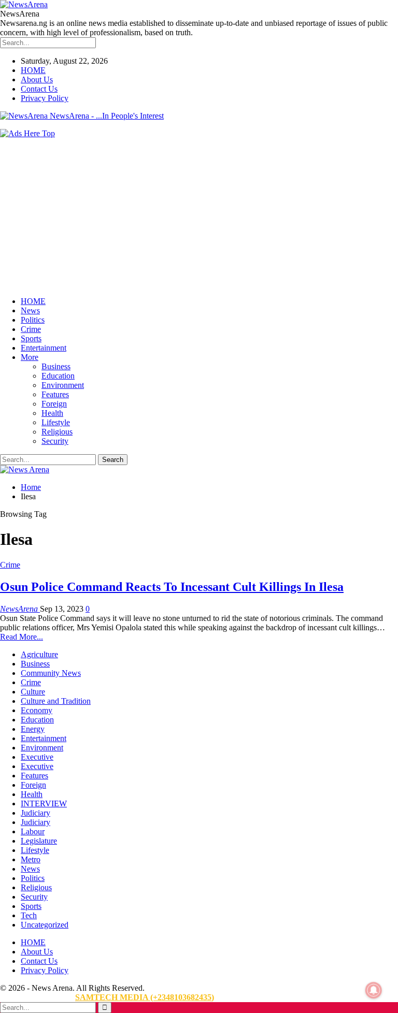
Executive (37, 756)
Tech (29, 915)
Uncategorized (44, 924)
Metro (30, 859)
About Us (37, 79)
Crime (31, 329)
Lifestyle (55, 422)
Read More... (21, 636)
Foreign (54, 403)
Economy (36, 710)
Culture (33, 691)
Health (52, 413)
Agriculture (39, 654)
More (29, 357)
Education (58, 375)
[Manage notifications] (373, 990)
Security (54, 441)
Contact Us (39, 88)
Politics (33, 319)
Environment (62, 385)
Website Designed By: (37, 997)
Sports (31, 338)
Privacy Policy (44, 98)
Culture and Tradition (56, 701)
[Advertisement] (199, 215)
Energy (33, 729)
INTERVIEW (44, 803)
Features (55, 394)
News (30, 310)
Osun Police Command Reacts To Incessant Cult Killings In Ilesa (172, 587)
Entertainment (43, 347)
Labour (33, 831)
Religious (57, 431)
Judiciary (35, 812)
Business (55, 366)
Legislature (39, 840)
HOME (33, 70)
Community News (51, 673)
